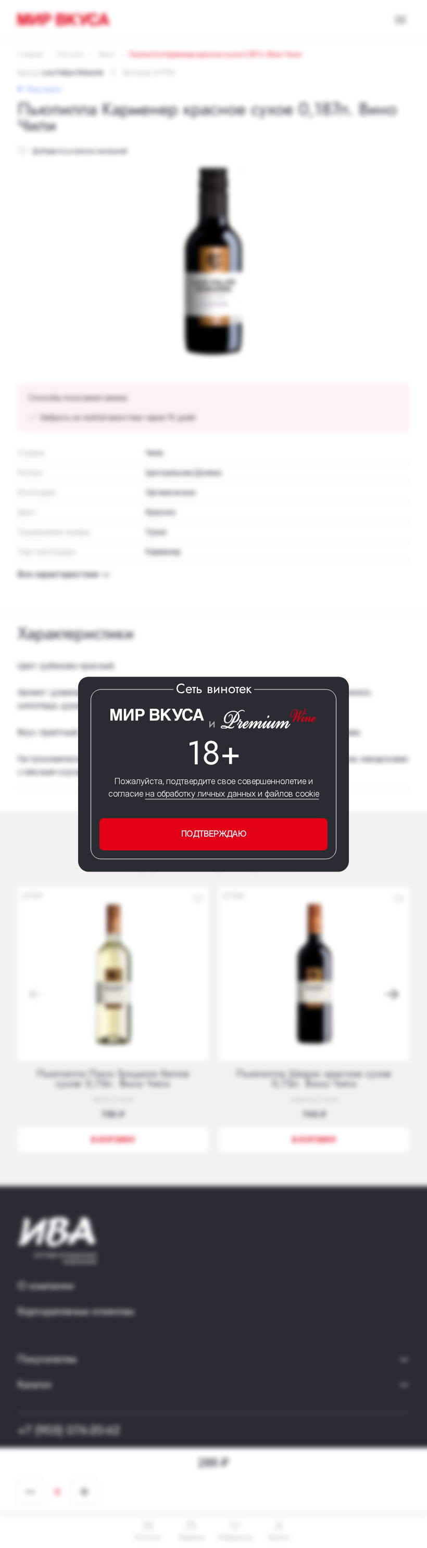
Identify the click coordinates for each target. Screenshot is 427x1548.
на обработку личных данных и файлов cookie (232, 794)
